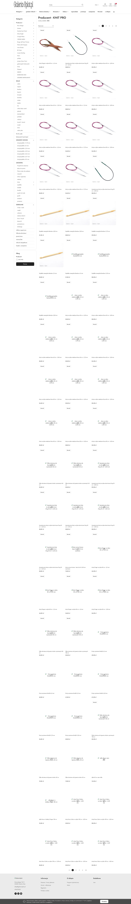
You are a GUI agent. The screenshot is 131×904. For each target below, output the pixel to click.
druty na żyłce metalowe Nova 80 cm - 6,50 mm (103, 441)
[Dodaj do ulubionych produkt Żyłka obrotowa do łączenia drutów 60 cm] (62, 744)
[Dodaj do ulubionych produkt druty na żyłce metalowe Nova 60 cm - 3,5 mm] (88, 72)
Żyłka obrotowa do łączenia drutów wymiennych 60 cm (51, 484)
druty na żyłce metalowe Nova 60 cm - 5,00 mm (50, 357)
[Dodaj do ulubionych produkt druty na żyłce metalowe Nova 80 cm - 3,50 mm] (114, 366)
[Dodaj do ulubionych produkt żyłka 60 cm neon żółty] (114, 744)
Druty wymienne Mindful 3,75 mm (47, 735)
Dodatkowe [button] (97, 878)
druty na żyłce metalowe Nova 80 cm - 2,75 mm (76, 147)
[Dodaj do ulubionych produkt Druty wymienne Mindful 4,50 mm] (114, 660)
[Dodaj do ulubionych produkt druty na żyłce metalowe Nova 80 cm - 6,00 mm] (88, 408)
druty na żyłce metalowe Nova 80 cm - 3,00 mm (103, 147)
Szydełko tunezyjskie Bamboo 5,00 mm (48, 315)
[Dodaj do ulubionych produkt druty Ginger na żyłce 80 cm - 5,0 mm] (62, 576)
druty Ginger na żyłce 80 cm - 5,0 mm (48, 609)
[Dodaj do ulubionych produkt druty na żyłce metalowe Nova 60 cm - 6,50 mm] (88, 282)
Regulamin (43, 888)
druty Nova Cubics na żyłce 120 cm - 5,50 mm (50, 861)
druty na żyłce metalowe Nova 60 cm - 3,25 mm (50, 105)
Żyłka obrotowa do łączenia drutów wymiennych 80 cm (51, 652)
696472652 (18, 889)
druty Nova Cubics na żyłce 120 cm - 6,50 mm (76, 819)
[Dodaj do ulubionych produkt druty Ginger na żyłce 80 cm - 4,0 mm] (88, 576)
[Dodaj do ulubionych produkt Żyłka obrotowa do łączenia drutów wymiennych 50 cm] (88, 450)
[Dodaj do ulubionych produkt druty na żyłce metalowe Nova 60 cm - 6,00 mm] (114, 282)
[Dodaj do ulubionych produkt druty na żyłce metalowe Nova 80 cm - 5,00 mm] (62, 408)
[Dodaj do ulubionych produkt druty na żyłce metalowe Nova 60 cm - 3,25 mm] (62, 72)
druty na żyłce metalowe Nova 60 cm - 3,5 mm (76, 105)
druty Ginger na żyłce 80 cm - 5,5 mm (100, 567)
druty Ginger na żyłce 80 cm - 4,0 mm (74, 609)
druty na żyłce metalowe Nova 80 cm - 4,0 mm (50, 147)
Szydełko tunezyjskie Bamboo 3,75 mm (101, 231)
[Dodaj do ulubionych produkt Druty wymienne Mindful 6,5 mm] (114, 618)
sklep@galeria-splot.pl (20, 887)
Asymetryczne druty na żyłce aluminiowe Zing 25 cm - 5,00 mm (103, 484)
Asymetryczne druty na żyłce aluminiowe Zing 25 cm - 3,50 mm (103, 526)
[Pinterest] (21, 894)
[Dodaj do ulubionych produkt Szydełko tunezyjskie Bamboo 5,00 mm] (62, 282)
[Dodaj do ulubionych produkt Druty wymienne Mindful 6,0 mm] (62, 660)
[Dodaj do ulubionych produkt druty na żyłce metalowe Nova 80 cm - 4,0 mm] (62, 114)
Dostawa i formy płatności (47, 882)
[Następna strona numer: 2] (116, 26)
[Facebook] (16, 894)
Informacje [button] (44, 878)
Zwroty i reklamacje (46, 885)
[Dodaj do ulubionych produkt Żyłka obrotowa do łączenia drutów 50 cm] (88, 744)
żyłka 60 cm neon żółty (97, 777)
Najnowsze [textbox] (40, 26)
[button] (65, 12)
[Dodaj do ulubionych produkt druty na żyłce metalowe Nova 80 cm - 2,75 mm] (88, 114)
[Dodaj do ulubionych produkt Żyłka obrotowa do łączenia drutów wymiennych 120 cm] (114, 702)
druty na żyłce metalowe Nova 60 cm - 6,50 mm (76, 315)
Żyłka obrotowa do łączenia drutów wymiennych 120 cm (103, 736)
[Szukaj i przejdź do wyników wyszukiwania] (82, 5)
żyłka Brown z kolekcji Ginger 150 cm (48, 819)
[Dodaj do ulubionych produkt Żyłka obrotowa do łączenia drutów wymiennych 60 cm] (62, 450)
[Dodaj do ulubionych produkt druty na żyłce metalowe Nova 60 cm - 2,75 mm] (88, 156)
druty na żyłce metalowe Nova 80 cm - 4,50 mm (76, 399)
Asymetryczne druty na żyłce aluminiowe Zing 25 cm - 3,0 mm (76, 64)
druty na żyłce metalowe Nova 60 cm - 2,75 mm (76, 189)
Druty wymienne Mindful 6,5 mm (99, 651)
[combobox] (46, 26)
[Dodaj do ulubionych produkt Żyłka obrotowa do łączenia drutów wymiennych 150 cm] (88, 618)
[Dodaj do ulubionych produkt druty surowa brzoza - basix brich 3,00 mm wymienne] (88, 534)
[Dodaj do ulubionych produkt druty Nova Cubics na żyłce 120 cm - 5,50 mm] (62, 828)
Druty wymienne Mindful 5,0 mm (73, 693)
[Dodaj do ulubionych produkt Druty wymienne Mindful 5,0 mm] (88, 660)
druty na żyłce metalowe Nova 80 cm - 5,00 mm (50, 441)
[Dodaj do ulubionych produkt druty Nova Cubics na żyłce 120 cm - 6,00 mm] (114, 786)
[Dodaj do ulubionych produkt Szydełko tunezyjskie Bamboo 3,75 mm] (114, 198)
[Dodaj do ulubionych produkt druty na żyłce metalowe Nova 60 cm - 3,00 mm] (114, 324)
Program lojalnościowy (73, 882)
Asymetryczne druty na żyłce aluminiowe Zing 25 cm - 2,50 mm (103, 190)
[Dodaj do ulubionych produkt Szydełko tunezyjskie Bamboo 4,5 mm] (88, 240)
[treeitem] (25, 22)
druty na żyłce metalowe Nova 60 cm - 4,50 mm (103, 63)
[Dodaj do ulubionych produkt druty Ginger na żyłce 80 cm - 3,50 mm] (114, 576)
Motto (68, 885)
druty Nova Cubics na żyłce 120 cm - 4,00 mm (102, 861)
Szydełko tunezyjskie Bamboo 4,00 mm (48, 231)
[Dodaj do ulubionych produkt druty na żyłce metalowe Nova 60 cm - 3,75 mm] (88, 324)
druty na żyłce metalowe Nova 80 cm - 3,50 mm (103, 399)
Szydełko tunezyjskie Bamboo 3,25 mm (101, 273)
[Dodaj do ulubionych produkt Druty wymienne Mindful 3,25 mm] (88, 702)
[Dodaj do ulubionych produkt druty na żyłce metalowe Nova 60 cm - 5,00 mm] (62, 324)
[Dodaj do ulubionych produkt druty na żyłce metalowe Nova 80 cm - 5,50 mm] (62, 156)
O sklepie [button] (70, 878)
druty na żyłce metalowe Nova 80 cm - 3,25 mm (50, 399)
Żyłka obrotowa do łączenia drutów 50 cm (75, 777)
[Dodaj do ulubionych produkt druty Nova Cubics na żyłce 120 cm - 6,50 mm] (88, 786)
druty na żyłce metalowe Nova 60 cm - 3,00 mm (103, 357)
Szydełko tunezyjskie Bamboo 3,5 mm (48, 273)
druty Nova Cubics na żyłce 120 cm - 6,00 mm (102, 819)
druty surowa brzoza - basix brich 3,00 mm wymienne (75, 568)
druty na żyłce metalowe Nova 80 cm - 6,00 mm (76, 441)
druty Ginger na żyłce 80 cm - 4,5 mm (48, 63)
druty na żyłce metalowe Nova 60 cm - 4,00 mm (103, 105)
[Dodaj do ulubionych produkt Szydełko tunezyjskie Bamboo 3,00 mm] (88, 198)
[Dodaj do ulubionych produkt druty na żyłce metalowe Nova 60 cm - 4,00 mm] (114, 72)
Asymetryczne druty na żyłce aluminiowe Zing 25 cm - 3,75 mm (76, 526)
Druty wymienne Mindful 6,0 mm (46, 693)
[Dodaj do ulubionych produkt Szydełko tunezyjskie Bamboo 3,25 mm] (114, 240)
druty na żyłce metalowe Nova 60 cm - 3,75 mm (76, 357)
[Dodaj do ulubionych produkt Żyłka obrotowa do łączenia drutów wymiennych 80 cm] (62, 618)
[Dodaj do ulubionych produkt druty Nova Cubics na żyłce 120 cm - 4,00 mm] (114, 828)
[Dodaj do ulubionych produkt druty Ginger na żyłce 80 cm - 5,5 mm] (114, 534)
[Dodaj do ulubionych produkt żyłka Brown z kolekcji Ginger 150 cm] (62, 786)
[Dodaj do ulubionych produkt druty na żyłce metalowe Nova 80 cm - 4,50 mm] (88, 366)
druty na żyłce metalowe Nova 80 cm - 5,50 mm (50, 189)
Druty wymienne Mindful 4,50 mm (99, 693)
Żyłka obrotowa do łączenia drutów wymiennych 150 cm (76, 652)
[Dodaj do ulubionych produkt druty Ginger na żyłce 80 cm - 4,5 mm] (62, 30)
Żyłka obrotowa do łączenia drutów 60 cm (49, 777)
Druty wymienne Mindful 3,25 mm (73, 735)
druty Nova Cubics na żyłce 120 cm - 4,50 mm (76, 861)
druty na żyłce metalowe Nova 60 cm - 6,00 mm (103, 315)
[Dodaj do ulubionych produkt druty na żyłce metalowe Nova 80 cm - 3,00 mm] (114, 114)
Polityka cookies (45, 891)
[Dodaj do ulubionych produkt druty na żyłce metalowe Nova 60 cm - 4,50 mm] (114, 30)
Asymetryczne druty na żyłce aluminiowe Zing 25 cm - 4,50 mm (50, 526)
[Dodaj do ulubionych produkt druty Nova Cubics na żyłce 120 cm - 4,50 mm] (88, 828)
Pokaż (25, 264)
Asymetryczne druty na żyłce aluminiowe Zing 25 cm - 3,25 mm (50, 568)
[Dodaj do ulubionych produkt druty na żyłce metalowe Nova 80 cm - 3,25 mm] (62, 366)
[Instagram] (18, 894)
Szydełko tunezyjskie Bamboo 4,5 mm (74, 273)
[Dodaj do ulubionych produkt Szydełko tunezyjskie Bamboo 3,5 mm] (62, 240)
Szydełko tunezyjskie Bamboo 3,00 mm (74, 231)
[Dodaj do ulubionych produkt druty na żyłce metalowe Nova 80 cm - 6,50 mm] (114, 408)
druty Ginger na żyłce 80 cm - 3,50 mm (101, 609)
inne (94, 882)
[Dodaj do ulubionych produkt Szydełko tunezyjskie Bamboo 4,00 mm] (62, 198)
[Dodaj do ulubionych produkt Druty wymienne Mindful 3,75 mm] (62, 702)
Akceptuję (104, 901)
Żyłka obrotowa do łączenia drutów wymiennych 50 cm (77, 484)
